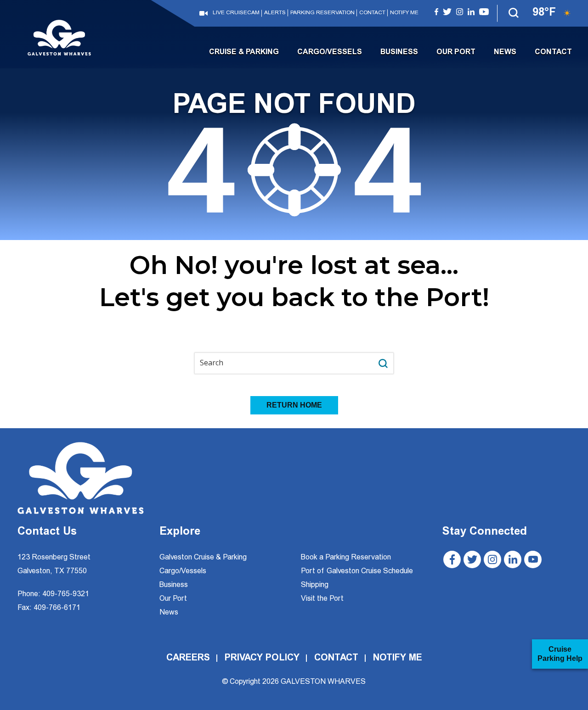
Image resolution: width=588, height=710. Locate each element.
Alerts (275, 13)
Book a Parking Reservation (346, 557)
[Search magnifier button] (383, 363)
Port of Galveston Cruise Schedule (357, 571)
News (505, 52)
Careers (188, 658)
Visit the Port (322, 599)
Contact (372, 13)
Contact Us (47, 532)
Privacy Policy (262, 658)
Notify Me (404, 13)
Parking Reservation (322, 13)
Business (399, 52)
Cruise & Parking (244, 52)
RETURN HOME (294, 405)
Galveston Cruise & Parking (203, 557)
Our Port (455, 52)
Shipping (314, 585)
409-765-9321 (65, 594)
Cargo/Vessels (329, 52)
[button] (514, 13)
